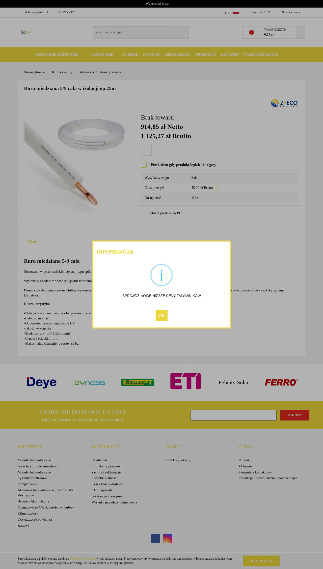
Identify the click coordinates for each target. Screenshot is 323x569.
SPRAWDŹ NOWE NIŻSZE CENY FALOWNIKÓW (161, 296)
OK (162, 316)
